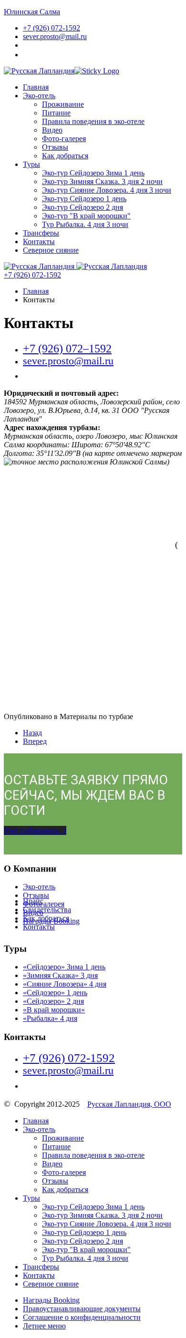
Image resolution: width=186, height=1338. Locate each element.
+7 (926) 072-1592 (32, 275)
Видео (52, 130)
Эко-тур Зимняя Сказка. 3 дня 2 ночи (102, 181)
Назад (32, 733)
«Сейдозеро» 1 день (55, 992)
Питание (56, 113)
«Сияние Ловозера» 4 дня (64, 984)
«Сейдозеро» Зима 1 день (64, 967)
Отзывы (55, 147)
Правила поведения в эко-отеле (93, 121)
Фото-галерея (64, 138)
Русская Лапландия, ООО (129, 1104)
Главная (36, 87)
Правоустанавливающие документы (82, 1309)
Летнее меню (44, 1326)
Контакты (39, 241)
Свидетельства (47, 910)
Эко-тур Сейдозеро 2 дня (82, 207)
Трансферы (41, 233)
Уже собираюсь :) (35, 830)
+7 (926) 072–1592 (67, 348)
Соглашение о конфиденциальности (82, 1317)
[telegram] (35, 1084)
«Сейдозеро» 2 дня (53, 1001)
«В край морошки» (54, 1010)
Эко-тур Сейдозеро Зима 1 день (93, 173)
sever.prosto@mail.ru (55, 36)
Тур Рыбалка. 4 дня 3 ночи (85, 224)
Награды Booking (51, 1300)
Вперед (35, 741)
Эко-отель (39, 96)
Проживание (63, 104)
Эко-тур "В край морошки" (86, 216)
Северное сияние (51, 250)
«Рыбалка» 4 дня (50, 1018)
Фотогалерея (43, 904)
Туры (31, 164)
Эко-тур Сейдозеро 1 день (84, 199)
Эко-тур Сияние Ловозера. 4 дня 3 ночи (106, 190)
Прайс (33, 901)
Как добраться (65, 156)
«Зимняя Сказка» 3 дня (60, 975)
